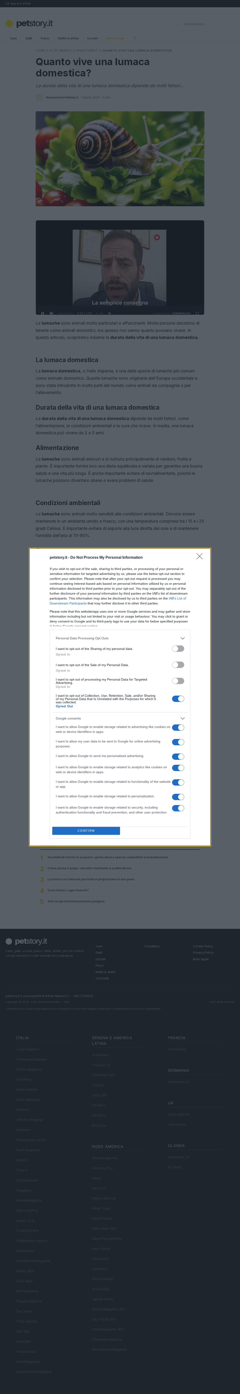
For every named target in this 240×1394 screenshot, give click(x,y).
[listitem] (120, 638)
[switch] (178, 648)
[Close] (201, 557)
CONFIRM (86, 830)
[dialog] (120, 697)
